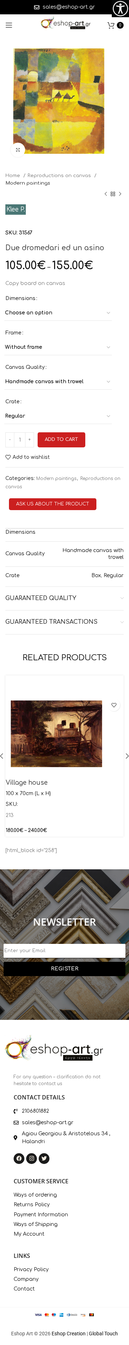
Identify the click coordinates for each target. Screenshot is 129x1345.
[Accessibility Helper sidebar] (120, 8)
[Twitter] (44, 1158)
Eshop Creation (69, 1333)
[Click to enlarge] (18, 150)
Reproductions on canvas (60, 175)
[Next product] (120, 194)
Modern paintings (27, 183)
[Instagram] (31, 1158)
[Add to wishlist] (114, 705)
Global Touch (103, 1333)
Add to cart (61, 439)
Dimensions (20, 298)
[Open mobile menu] (9, 25)
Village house (27, 782)
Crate (12, 401)
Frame (13, 333)
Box (96, 575)
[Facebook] (19, 1158)
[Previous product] (105, 194)
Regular (114, 575)
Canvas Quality (25, 367)
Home (13, 175)
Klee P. (15, 209)
